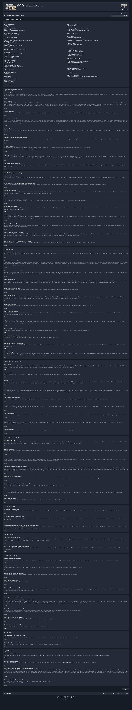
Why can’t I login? (7, 29)
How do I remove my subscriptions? (74, 63)
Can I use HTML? (7, 75)
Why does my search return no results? (75, 51)
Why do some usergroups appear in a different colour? (78, 30)
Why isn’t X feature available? (73, 75)
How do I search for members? (73, 54)
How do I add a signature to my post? (11, 56)
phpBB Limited (41, 655)
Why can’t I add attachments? (10, 62)
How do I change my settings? (10, 38)
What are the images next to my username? (13, 45)
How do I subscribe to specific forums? (75, 62)
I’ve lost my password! (8, 31)
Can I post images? (8, 77)
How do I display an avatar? (9, 46)
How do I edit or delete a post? (10, 55)
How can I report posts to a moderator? (12, 65)
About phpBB (99, 655)
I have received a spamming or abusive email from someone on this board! (82, 40)
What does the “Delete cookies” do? (11, 34)
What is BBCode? (7, 73)
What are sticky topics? (8, 81)
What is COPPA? (7, 25)
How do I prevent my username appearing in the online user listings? (18, 40)
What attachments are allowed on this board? (76, 68)
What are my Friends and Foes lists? (74, 44)
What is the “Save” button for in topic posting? (13, 66)
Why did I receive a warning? (10, 64)
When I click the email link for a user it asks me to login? (15, 49)
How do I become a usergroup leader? (75, 29)
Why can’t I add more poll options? (11, 58)
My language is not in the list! (10, 44)
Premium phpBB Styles (70, 697)
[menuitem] (11, 13)
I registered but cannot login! (10, 28)
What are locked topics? (9, 82)
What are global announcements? (11, 78)
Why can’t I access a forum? (9, 61)
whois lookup (96, 669)
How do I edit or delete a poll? (10, 60)
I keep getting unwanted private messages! (76, 38)
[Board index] (10, 7)
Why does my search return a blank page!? (76, 53)
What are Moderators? (71, 25)
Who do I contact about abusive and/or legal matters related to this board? (82, 76)
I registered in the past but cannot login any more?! (14, 30)
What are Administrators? (72, 24)
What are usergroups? (71, 26)
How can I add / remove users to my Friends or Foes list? (79, 46)
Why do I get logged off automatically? (12, 33)
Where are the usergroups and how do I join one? (77, 28)
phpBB (19, 209)
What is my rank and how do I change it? (12, 48)
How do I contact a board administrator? (75, 78)
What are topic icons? (8, 84)
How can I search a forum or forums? (74, 50)
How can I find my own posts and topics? (75, 55)
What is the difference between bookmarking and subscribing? (80, 60)
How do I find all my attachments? (74, 69)
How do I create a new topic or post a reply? (13, 53)
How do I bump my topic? (9, 69)
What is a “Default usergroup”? (73, 31)
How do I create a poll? (8, 57)
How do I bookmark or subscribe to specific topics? (77, 61)
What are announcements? (9, 80)
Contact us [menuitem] (107, 693)
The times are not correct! (9, 41)
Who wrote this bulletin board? (73, 74)
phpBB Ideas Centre (63, 662)
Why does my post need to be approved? (12, 68)
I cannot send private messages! (74, 37)
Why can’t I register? (8, 26)
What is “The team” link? (72, 33)
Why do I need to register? (9, 24)
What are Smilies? (7, 76)
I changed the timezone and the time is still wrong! (14, 42)
